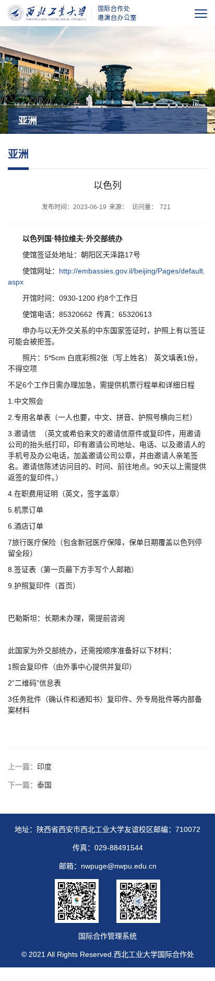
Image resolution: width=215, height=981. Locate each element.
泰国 (44, 785)
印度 (44, 766)
